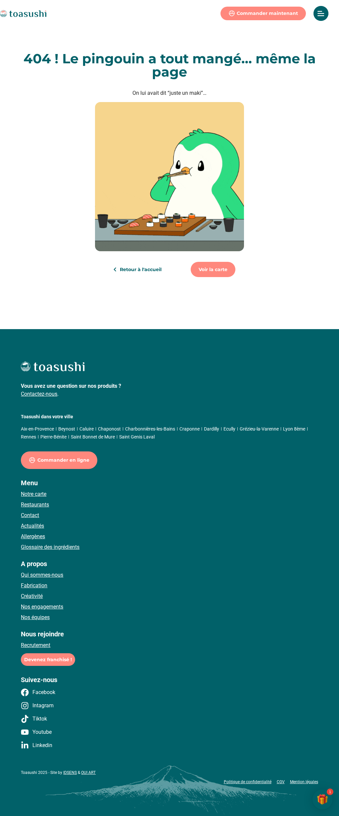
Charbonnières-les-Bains (150, 429)
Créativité (32, 596)
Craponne (189, 429)
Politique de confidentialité (247, 782)
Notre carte (33, 494)
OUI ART (88, 772)
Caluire (86, 429)
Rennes (28, 436)
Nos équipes (35, 617)
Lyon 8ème (294, 429)
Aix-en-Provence (37, 429)
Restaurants (35, 504)
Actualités (32, 526)
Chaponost (109, 429)
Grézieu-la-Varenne (259, 429)
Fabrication (34, 585)
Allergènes (33, 536)
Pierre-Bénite (53, 436)
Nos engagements (42, 607)
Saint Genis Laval (137, 436)
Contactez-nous (39, 394)
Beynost (66, 429)
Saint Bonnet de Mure (93, 436)
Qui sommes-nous (42, 575)
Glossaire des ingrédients (50, 547)
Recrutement (35, 645)
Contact (30, 515)
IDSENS (70, 772)
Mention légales (304, 782)
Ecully (229, 429)
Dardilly (211, 429)
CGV (281, 782)
